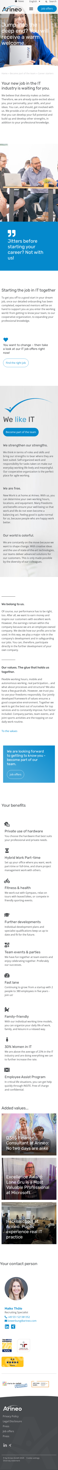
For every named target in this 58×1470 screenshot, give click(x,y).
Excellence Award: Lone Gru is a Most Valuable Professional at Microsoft (27, 1184)
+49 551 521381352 (18, 1317)
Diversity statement (11, 1460)
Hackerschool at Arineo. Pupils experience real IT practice (24, 1229)
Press (6, 1426)
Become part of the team (23, 73)
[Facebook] (13, 1326)
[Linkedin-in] (7, 1326)
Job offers (8, 1431)
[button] (46, 1)
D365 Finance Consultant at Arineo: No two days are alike (27, 1143)
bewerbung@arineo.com (22, 1320)
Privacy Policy (11, 1416)
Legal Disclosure (12, 1421)
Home (5, 73)
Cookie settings (33, 1458)
